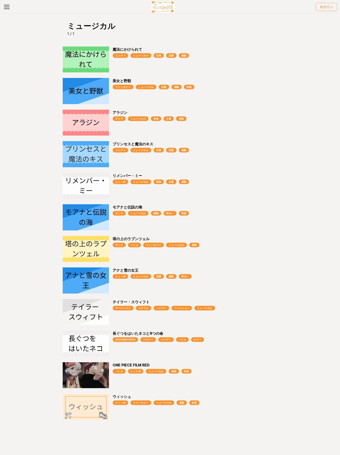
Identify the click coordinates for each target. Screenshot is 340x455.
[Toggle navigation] (7, 7)
